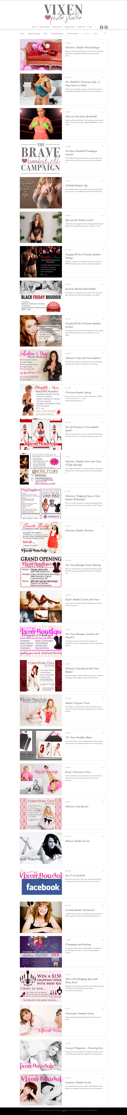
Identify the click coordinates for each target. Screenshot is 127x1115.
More (95, 33)
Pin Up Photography (72, 33)
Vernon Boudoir (86, 33)
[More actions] (103, 43)
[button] (105, 34)
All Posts (22, 33)
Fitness (45, 33)
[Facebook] (101, 27)
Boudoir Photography (34, 33)
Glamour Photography (57, 33)
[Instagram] (106, 27)
